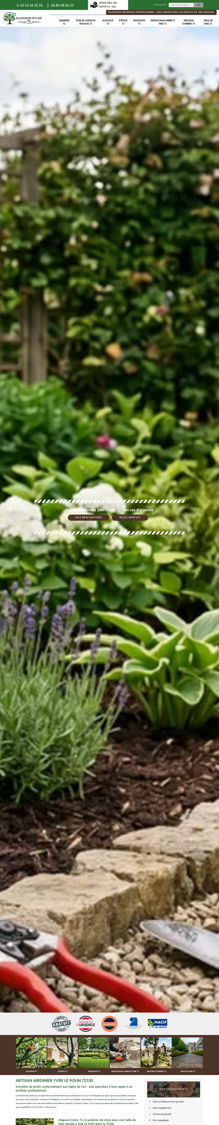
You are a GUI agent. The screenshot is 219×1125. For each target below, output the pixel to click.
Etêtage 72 (123, 22)
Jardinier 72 (64, 22)
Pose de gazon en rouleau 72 (85, 22)
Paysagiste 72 (139, 22)
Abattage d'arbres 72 (188, 22)
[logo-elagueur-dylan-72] (22, 18)
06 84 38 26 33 (62, 6)
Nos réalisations (88, 517)
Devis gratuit (130, 517)
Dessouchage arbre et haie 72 (163, 22)
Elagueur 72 (107, 22)
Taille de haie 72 (208, 22)
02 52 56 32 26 (31, 6)
